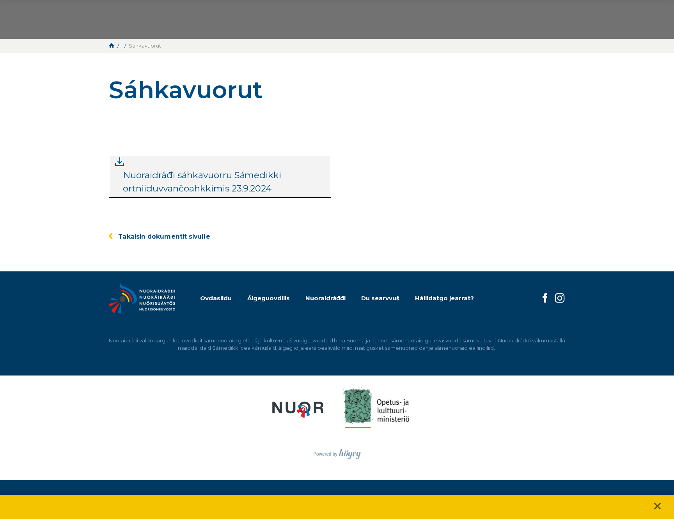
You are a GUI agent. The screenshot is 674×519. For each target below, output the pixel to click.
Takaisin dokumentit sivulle (164, 236)
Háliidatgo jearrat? (444, 298)
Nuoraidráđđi (325, 298)
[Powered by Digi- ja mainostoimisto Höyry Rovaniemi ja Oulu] (337, 451)
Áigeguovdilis (268, 298)
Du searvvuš (380, 298)
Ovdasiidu (216, 298)
